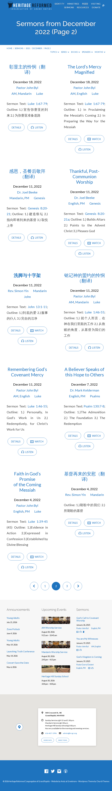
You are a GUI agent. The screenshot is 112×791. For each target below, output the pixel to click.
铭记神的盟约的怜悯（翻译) (84, 278)
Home (9, 48)
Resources (83, 7)
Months (99, 52)
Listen (39, 127)
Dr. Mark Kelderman (84, 390)
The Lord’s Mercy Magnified (84, 69)
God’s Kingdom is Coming (89, 657)
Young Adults (13, 618)
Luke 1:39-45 (38, 521)
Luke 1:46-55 (94, 312)
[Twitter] (53, 771)
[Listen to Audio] (81, 632)
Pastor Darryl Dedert (85, 664)
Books (74, 52)
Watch (96, 139)
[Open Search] (103, 6)
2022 (28, 48)
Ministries (73, 4)
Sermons (69, 7)
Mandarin (25, 93)
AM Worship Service (52, 627)
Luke (39, 93)
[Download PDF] (83, 632)
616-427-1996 (51, 733)
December (37, 48)
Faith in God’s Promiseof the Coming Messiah (27, 482)
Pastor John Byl (27, 88)
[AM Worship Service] (56, 622)
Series (64, 52)
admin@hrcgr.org (70, 733)
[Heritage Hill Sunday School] (56, 671)
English (82, 93)
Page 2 (47, 48)
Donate (96, 7)
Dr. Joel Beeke (27, 192)
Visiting (95, 4)
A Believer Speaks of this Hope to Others (84, 372)
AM (14, 93)
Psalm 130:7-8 (94, 406)
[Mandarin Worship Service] (56, 646)
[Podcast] (66, 771)
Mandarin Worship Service (54, 652)
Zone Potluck (13, 629)
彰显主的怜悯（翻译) (27, 69)
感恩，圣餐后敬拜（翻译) (27, 173)
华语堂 (85, 4)
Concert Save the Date (18, 662)
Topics (53, 52)
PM (26, 198)
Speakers (86, 52)
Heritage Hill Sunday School (55, 676)
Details (16, 127)
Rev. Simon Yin (18, 291)
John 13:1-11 (37, 307)
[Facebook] (46, 771)
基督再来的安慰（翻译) (84, 476)
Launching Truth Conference (20, 651)
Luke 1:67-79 (37, 104)
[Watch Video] (77, 632)
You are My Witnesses (87, 638)
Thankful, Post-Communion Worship (84, 176)
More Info (48, 740)
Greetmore (72, 781)
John (27, 297)
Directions (62, 740)
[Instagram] (59, 771)
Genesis (39, 198)
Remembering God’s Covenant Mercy (27, 372)
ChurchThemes (103, 781)
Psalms (95, 396)
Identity (59, 4)
